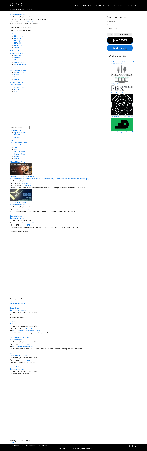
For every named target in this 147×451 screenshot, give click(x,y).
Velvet (12, 321)
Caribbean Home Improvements (22, 176)
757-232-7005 (28, 360)
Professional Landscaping (79, 178)
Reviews (17, 55)
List (13, 162)
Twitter (19, 38)
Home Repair (17, 178)
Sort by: (18, 70)
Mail (17, 47)
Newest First (19, 72)
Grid (18, 162)
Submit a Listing (103, 5)
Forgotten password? (123, 34)
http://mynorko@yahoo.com (22, 346)
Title (16, 147)
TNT (11, 353)
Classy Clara (14, 308)
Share (13, 34)
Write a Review (17, 82)
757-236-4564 (28, 21)
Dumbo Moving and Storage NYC (123, 132)
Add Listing (120, 48)
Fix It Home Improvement (19, 337)
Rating (16, 79)
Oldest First (18, 74)
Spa (13, 324)
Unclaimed (18, 158)
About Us (118, 5)
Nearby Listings (20, 64)
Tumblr (18, 43)
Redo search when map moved (20, 232)
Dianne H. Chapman (17, 367)
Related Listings (20, 62)
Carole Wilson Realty (118, 93)
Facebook (19, 36)
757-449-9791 (28, 344)
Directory (87, 5)
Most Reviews (19, 152)
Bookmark (15, 51)
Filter (12, 68)
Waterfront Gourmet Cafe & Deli (123, 117)
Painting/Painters (18, 14)
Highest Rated (19, 154)
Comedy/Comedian (19, 310)
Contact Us (131, 5)
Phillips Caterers (117, 84)
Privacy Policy (16, 445)
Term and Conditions (29, 445)
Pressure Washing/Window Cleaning (54, 178)
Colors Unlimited (16, 216)
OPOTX (16, 4)
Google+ (19, 41)
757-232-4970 (28, 315)
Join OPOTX (120, 40)
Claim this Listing (18, 53)
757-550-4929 (28, 328)
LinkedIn (19, 45)
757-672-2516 (28, 225)
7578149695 (27, 183)
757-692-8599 (28, 223)
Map (16, 60)
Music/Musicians (18, 369)
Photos (17, 57)
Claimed (17, 156)
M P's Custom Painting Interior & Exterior (25, 202)
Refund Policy (43, 445)
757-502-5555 (28, 209)
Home (76, 5)
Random (17, 77)
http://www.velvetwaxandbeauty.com (26, 330)
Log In (110, 34)
